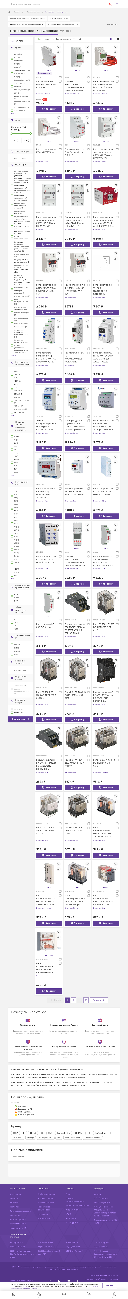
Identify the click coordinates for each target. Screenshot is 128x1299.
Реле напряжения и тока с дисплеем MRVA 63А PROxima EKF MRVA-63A (103, 154)
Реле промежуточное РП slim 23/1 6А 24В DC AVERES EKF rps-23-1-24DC (46, 900)
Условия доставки (46, 1202)
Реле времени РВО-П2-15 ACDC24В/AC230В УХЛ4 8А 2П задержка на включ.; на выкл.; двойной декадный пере (75, 357)
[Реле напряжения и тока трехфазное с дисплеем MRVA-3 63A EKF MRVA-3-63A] (106, 195)
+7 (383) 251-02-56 (73, 1247)
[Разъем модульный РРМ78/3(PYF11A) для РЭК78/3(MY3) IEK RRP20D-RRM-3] (77, 602)
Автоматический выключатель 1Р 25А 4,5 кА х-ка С (46, 84)
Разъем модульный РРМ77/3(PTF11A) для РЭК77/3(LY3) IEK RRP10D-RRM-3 (46, 764)
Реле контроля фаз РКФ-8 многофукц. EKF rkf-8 (74, 152)
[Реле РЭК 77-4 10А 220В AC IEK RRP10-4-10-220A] (77, 738)
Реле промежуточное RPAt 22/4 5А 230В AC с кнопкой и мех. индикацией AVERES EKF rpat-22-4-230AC (103, 900)
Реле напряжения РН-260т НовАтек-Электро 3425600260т (75, 491)
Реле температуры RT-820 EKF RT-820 (46, 151)
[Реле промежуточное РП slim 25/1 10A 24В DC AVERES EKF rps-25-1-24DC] (106, 805)
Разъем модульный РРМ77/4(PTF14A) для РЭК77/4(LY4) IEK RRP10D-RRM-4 (103, 696)
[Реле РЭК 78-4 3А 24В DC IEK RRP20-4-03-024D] (106, 602)
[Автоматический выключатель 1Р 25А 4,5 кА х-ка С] (49, 56)
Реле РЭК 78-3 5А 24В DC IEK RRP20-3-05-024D (75, 695)
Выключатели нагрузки (59, 18)
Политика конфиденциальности (103, 1275)
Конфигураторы (73, 1222)
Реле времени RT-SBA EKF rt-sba (45, 626)
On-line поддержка (47, 1194)
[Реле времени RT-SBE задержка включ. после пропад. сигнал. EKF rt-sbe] (106, 534)
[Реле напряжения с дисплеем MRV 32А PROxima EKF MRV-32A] (77, 263)
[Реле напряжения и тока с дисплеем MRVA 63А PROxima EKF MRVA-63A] (106, 127)
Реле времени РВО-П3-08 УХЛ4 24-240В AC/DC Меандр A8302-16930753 (103, 357)
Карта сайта (44, 1218)
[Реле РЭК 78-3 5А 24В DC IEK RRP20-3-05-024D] (77, 670)
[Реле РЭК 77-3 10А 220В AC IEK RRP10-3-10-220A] (49, 805)
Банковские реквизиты (20, 1211)
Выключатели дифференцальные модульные (27, 18)
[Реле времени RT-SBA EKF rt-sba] (49, 602)
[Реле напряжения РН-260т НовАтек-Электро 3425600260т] (77, 466)
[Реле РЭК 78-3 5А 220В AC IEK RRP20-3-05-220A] (49, 670)
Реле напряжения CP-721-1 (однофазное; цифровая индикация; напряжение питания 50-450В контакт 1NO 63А (102, 289)
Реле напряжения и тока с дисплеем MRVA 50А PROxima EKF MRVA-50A (46, 221)
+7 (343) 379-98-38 (17, 1247)
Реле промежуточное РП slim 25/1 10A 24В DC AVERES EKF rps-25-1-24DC (103, 832)
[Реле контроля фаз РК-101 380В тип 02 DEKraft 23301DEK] (106, 466)
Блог (68, 1194)
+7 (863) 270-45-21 (45, 1247)
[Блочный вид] (111, 39)
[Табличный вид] (117, 39)
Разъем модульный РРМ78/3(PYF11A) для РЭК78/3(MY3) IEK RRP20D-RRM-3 (75, 629)
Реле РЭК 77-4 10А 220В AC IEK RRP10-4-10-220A (75, 763)
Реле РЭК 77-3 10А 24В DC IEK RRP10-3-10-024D (75, 830)
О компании (15, 1194)
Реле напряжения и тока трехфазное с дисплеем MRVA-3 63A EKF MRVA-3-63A (103, 221)
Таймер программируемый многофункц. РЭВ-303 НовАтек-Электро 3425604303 (46, 425)
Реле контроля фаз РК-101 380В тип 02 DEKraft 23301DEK (103, 491)
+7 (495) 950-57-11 (101, 1198)
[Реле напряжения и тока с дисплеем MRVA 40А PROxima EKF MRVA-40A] (77, 195)
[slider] (11, 133)
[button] (20, 114)
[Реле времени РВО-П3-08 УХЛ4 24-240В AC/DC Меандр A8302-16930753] (106, 330)
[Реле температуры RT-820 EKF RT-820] (49, 127)
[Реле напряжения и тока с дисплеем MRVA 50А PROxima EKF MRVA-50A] (49, 195)
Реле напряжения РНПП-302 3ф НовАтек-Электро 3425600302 (45, 493)
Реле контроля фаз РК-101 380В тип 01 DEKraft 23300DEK (46, 559)
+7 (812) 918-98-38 (101, 1247)
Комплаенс (43, 1214)
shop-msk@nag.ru (102, 1202)
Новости (14, 1198)
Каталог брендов (18, 1219)
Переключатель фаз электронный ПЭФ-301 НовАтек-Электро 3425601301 (103, 425)
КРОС (68, 1214)
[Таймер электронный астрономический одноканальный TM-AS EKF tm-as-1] (77, 534)
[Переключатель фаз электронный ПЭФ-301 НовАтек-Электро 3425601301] (106, 398)
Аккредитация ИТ (18, 1228)
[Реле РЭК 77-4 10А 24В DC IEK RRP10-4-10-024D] (106, 738)
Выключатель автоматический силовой (63, 25)
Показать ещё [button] (113, 25)
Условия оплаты (45, 1198)
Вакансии (14, 1202)
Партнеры (15, 1215)
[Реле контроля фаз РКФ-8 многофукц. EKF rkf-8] (77, 127)
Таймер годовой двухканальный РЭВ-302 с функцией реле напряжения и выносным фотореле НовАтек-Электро (75, 425)
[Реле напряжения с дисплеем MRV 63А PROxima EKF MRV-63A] (49, 263)
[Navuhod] (59, 1280)
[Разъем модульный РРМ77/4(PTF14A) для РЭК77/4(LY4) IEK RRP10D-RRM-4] (106, 670)
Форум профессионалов (77, 1205)
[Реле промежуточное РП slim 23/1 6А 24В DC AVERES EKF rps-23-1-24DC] (49, 873)
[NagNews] (68, 1280)
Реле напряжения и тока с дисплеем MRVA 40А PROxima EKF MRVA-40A (75, 221)
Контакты (14, 1207)
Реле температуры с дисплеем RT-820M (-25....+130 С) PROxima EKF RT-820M (104, 86)
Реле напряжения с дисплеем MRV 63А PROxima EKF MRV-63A (46, 289)
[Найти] (110, 4)
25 (86, 1000)
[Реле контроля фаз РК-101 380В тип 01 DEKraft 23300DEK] (49, 534)
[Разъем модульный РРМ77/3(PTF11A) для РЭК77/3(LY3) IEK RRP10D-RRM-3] (49, 738)
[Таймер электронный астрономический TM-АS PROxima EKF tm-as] (77, 56)
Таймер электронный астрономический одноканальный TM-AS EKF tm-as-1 (75, 561)
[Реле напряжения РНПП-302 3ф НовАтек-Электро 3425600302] (49, 466)
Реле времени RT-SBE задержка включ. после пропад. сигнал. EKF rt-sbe (103, 561)
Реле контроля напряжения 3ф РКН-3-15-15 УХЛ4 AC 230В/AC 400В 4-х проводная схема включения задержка (46, 357)
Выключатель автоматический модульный (26, 25)
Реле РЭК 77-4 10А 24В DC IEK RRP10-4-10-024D (104, 763)
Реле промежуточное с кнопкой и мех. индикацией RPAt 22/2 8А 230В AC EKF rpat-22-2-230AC (46, 968)
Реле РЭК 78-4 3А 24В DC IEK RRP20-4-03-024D (103, 627)
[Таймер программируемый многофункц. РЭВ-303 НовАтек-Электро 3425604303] (49, 398)
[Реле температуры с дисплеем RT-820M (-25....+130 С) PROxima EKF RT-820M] (106, 56)
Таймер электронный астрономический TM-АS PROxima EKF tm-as (74, 86)
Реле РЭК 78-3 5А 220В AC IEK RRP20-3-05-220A (46, 695)
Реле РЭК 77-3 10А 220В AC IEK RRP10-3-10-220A (46, 830)
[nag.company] (50, 1280)
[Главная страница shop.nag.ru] (9, 12)
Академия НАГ (72, 1210)
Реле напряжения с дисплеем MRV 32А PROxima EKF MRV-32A (75, 289)
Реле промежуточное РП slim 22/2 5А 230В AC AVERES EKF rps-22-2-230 (75, 900)
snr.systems (71, 1218)
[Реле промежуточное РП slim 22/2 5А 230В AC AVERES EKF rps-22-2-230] (77, 873)
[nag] (78, 1280)
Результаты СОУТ (18, 1224)
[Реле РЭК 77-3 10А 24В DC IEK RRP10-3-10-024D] (77, 805)
